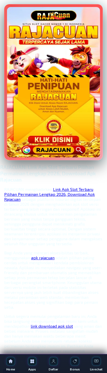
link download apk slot (52, 326)
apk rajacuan (43, 257)
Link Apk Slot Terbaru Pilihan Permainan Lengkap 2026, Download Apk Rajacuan (49, 194)
